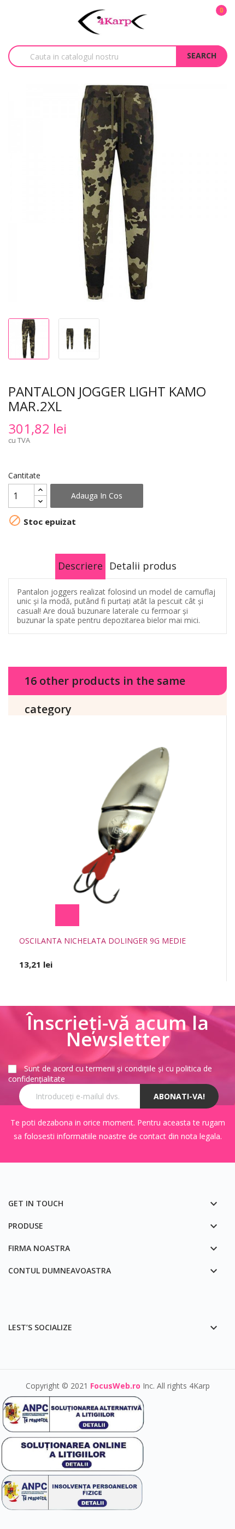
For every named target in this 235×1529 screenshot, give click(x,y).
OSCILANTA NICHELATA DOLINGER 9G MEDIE (102, 940)
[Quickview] (168, 915)
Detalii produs (143, 565)
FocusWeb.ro (115, 1385)
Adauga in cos (96, 495)
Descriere (80, 565)
